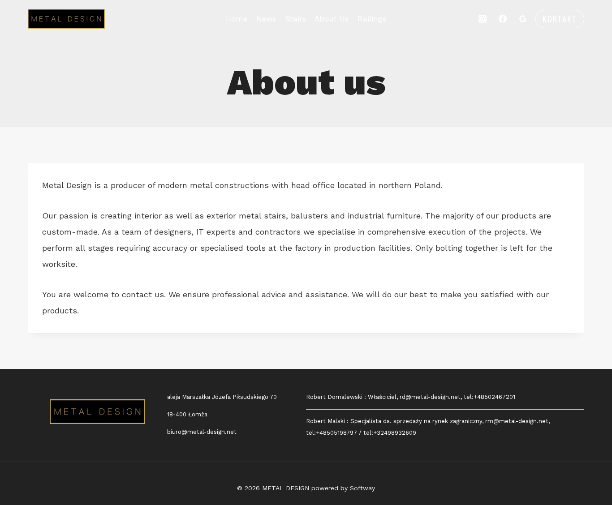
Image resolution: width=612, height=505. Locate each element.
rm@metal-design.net (516, 421)
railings (372, 18)
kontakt (560, 19)
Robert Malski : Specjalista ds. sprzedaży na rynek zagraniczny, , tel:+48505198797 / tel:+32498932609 (428, 427)
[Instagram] (482, 19)
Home (236, 18)
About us (332, 18)
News (266, 18)
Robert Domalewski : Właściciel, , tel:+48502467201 (410, 397)
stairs (295, 18)
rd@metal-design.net (430, 397)
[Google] (523, 19)
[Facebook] (503, 19)
